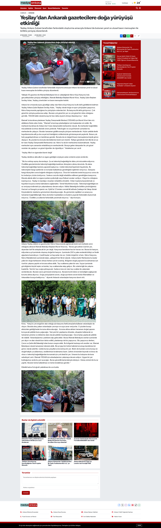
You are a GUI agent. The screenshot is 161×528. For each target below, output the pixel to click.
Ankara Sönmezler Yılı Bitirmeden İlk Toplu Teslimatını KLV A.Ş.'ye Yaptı (59, 463)
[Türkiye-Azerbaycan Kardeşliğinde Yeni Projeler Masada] (34, 453)
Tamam (139, 525)
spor (76, 108)
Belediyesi (50, 95)
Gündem (23, 8)
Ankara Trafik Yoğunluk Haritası (123, 512)
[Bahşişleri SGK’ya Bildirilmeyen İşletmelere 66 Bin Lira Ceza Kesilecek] (34, 430)
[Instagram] (125, 505)
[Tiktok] (135, 505)
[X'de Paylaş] (124, 36)
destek (41, 129)
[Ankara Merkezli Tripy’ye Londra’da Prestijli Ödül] (86, 453)
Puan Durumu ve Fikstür (29, 516)
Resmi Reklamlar (54, 8)
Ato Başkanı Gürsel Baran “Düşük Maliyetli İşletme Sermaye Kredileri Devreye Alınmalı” (59, 440)
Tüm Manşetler (57, 516)
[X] (122, 505)
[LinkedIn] (129, 505)
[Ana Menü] (139, 8)
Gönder (26, 493)
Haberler (23, 13)
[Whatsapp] (139, 505)
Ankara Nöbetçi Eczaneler (30, 512)
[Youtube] (132, 505)
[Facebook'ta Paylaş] (121, 36)
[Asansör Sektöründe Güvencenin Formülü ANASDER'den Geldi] (86, 430)
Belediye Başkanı (62, 98)
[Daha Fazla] (131, 36)
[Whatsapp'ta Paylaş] (128, 36)
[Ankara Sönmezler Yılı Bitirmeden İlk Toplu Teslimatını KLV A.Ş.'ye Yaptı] (60, 453)
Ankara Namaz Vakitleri (91, 512)
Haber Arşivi (118, 516)
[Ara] (137, 8)
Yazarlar (65, 8)
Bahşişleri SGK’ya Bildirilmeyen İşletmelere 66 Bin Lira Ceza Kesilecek (33, 440)
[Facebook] (119, 505)
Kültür (67, 186)
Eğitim (30, 8)
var (54, 143)
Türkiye (73, 140)
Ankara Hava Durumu (59, 512)
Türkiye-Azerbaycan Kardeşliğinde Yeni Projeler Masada (31, 463)
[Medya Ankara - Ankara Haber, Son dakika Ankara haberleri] (30, 2)
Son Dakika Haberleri (89, 516)
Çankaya (80, 189)
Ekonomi (38, 8)
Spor (44, 8)
